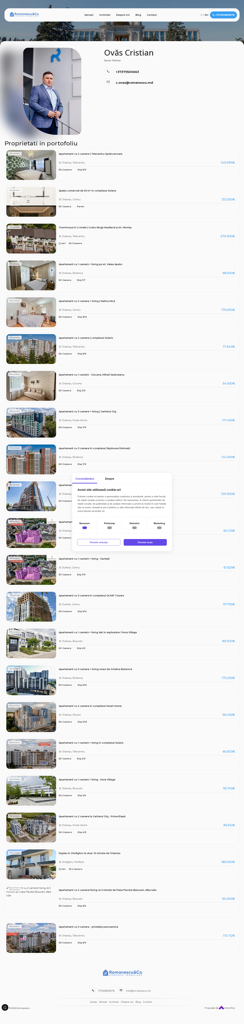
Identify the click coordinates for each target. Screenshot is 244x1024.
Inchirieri (104, 14)
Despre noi (123, 14)
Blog (138, 14)
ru (206, 14)
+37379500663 (127, 72)
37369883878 (106, 990)
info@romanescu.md (138, 990)
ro (202, 14)
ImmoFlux (229, 1008)
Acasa (93, 1001)
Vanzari (88, 14)
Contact (152, 14)
